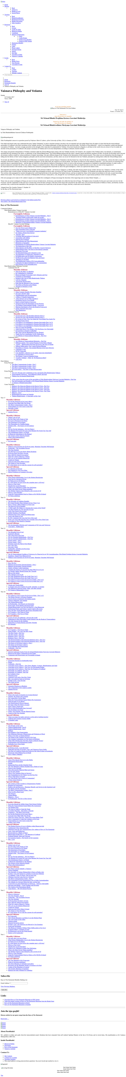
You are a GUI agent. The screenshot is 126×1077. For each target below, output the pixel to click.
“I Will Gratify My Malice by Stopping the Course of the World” (27, 508)
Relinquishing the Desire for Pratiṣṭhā (23, 394)
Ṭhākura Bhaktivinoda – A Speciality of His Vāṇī (26, 396)
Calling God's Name (14, 822)
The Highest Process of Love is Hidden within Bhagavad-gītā (26, 826)
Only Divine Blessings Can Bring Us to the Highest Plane (25, 918)
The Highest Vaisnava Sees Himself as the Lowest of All (24, 491)
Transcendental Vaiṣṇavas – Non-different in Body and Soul (29, 374)
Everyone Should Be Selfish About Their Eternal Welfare (25, 804)
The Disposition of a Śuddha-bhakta (18, 424)
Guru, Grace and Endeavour (16, 831)
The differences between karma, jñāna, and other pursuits (24, 588)
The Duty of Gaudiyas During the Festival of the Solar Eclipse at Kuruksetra (30, 751)
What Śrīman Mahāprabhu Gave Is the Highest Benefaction (25, 477)
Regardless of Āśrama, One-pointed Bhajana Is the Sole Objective (34, 348)
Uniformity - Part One (14, 664)
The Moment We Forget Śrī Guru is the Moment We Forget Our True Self (29, 431)
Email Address (5, 983)
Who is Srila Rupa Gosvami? (16, 776)
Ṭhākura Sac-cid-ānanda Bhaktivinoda (23, 376)
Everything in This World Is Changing (19, 521)
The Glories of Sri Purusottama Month (19, 887)
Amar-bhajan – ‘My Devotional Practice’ (20, 888)
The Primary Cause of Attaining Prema (26, 356)
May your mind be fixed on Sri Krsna (19, 679)
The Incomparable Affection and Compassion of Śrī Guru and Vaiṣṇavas (29, 525)
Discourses (7, 1045)
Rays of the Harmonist (11, 1047)
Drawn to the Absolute (14, 768)
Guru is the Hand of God (15, 516)
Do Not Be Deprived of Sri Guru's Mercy (20, 401)
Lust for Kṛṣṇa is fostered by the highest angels (21, 599)
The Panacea (12, 793)
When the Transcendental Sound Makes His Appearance (24, 700)
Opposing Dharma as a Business (17, 686)
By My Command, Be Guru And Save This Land (22, 518)
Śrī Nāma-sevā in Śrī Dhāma (16, 481)
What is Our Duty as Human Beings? (19, 735)
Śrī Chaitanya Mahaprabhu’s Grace (18, 590)
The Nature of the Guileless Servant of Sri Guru (22, 737)
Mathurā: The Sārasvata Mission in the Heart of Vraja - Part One (30, 388)
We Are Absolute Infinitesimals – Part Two (20, 537)
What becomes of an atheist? (16, 701)
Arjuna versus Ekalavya (15, 780)
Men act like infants (14, 573)
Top (2, 1075)
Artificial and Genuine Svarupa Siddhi (19, 718)
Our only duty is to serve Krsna (17, 938)
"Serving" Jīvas (20, 234)
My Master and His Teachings (17, 788)
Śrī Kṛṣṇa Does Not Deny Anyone (18, 453)
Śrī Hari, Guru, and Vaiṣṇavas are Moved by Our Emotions (25, 924)
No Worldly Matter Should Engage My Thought (22, 571)
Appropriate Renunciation (23, 281)
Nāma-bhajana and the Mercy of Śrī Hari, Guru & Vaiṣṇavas (33, 248)
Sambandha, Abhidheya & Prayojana (19, 549)
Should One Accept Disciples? (17, 486)
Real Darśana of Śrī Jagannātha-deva (26, 264)
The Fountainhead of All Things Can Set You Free (22, 775)
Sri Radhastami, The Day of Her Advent (20, 798)
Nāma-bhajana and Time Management (26, 241)
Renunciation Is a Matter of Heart (18, 833)
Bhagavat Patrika (9, 1044)
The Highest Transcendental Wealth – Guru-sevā (29, 305)
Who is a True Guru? (14, 484)
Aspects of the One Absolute (16, 713)
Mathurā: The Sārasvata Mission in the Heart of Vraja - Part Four (31, 389)
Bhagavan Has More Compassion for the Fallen (22, 653)
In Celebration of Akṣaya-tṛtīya (24, 354)
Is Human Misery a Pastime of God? (18, 929)
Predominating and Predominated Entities (20, 742)
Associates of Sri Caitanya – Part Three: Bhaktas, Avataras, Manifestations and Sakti (32, 665)
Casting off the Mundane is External (18, 967)
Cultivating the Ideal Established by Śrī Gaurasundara (31, 263)
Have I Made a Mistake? (15, 754)
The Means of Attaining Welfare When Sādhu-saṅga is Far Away (27, 928)
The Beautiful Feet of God (16, 532)
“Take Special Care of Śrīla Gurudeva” (26, 298)
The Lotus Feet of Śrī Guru (16, 535)
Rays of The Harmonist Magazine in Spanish (17, 1004)
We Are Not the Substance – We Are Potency (21, 429)
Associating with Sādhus (22, 238)
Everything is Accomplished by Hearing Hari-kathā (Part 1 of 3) (34, 325)
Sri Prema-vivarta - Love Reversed (18, 748)
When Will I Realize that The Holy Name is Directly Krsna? (25, 740)
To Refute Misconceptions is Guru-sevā (27, 236)
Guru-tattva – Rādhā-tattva (16, 526)
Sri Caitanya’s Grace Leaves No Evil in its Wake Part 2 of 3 (25, 581)
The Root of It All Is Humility (16, 506)
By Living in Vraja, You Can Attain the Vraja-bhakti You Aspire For (35, 319)
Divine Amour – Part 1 (14, 542)
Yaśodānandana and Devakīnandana (26, 295)
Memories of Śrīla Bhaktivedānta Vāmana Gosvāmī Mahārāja (33, 222)
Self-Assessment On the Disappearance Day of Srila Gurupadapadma (28, 880)
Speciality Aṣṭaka (13, 408)
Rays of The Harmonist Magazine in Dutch (17, 1003)
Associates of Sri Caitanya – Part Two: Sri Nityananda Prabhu (26, 667)
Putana (10, 662)
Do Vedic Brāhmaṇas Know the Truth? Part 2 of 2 (22, 576)
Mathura (10, 730)
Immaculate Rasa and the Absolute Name (20, 765)
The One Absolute (13, 450)
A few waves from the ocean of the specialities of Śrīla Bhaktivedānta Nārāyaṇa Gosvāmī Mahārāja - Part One (44, 379)
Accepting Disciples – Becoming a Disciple (20, 811)
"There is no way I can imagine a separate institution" (31, 231)
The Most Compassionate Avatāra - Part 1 (24, 368)
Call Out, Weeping (20, 280)
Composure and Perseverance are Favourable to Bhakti (24, 655)
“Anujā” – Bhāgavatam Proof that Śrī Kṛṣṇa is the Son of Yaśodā (34, 344)
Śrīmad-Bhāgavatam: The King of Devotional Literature (31, 249)
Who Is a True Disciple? (15, 492)
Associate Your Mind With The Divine (19, 403)
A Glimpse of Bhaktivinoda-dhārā (22, 383)
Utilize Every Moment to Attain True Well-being (22, 487)
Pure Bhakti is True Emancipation (18, 732)
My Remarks (12, 624)
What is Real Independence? (16, 437)
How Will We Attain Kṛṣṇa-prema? (18, 455)
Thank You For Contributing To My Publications (29, 334)
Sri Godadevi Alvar (13, 674)
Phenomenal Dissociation (15, 761)
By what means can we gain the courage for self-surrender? (25, 465)
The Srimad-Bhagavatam (15, 602)
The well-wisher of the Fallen (16, 919)
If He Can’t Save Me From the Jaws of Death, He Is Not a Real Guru (28, 519)
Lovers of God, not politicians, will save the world (22, 617)
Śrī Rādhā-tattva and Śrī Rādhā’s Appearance (28, 256)
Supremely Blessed (13, 534)
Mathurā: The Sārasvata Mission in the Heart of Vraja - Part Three (31, 391)
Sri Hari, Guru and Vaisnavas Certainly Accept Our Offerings (26, 873)
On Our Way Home (14, 771)
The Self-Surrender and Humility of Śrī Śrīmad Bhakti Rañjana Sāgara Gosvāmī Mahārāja (38, 381)
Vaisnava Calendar (9, 1049)
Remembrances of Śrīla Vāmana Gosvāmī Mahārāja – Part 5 (33, 215)
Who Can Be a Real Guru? (16, 792)
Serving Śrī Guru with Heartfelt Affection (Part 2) (29, 316)
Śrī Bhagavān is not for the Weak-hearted (20, 931)
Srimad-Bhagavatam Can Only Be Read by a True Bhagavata (26, 607)
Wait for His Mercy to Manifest (24, 271)
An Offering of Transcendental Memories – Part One (30, 341)
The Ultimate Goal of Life (15, 574)
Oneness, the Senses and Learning (18, 696)
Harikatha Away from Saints (16, 744)
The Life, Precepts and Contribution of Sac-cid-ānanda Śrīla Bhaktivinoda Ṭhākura (36, 373)
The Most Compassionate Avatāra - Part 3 (24, 364)
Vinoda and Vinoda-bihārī (15, 585)
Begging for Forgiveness (15, 785)
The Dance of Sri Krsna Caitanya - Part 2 (20, 643)
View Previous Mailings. (8, 986)
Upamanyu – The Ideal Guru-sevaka (18, 812)
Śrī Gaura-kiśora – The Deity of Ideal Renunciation (27, 369)
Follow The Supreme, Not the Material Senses (21, 711)
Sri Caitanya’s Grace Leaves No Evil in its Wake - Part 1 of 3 (26, 595)
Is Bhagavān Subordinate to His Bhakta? (20, 434)
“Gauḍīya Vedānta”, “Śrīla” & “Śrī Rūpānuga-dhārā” (30, 358)
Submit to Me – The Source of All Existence (21, 426)
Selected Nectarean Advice (16, 923)
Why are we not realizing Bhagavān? (19, 458)
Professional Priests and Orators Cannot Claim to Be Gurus (25, 609)
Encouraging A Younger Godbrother (26, 330)
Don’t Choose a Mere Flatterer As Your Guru (21, 504)
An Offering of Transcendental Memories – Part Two (30, 335)
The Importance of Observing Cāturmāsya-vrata (29, 254)
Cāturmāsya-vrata (20, 349)
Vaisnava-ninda (12, 921)
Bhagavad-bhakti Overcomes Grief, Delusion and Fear (31, 275)
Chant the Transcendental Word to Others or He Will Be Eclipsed (27, 494)
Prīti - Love (11, 839)
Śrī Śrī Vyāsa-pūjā (20, 351)
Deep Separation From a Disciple (25, 229)
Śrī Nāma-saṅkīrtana (14, 496)
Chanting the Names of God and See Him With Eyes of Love (26, 569)
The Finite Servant (13, 682)
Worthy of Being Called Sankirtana (18, 568)
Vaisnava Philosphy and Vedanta (17, 600)
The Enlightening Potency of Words (18, 432)
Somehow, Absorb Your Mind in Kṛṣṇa (19, 556)
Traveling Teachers (9, 1059)
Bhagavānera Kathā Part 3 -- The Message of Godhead (24, 834)
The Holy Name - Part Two (16, 633)
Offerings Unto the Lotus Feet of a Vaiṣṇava (21, 877)
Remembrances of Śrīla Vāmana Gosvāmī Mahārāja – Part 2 (33, 220)
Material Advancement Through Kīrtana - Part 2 (22, 564)
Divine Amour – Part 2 (14, 540)
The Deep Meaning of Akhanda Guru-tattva (21, 964)
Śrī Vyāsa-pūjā (12, 916)
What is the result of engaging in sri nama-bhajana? (23, 695)
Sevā (9, 427)
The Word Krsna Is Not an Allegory (18, 703)
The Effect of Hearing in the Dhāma (26, 285)
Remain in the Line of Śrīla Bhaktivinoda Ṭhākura (30, 278)
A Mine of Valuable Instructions (24, 297)
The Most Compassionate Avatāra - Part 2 (24, 366)
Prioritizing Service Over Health (24, 300)
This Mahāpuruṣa (20, 310)
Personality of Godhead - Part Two (18, 670)
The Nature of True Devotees (16, 463)
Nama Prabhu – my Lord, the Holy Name (20, 631)
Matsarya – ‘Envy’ (13, 797)
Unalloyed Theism (13, 460)
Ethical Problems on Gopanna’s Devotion (20, 472)
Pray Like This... (13, 545)
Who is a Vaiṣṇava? (14, 894)
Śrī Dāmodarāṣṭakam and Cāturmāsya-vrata (28, 253)
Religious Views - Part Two (16, 636)
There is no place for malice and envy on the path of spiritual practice (28, 717)
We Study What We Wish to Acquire (18, 705)
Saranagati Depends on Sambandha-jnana (20, 660)
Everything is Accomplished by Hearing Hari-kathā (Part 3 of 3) (34, 322)
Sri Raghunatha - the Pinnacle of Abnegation (21, 604)
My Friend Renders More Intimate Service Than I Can (24, 503)
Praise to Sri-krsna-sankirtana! (17, 962)
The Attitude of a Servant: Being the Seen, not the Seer (24, 882)
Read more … (5, 1019)
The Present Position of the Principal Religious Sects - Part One (26, 641)
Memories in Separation (22, 243)
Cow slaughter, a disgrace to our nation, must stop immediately (33, 353)
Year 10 (6, 102)
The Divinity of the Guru (15, 725)
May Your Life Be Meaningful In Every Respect (29, 332)
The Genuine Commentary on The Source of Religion (24, 739)
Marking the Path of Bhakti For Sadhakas (20, 970)
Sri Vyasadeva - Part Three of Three (18, 612)
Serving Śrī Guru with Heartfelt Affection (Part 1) (29, 317)
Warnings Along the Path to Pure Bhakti (19, 544)
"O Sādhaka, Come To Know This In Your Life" (22, 875)
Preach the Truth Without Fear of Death (19, 753)
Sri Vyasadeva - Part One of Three (18, 630)
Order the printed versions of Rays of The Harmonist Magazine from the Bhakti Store (29, 1001)
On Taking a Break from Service (24, 233)
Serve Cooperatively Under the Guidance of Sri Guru (23, 819)
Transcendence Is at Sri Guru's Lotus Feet (20, 406)
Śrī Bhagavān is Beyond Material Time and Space (30, 258)
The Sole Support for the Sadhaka (18, 621)
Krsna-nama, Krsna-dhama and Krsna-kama (21, 605)
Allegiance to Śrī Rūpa (22, 259)
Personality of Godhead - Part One (18, 672)
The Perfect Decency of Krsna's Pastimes (20, 597)
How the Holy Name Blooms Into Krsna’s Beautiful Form (25, 610)
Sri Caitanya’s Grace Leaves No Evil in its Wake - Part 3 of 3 (26, 579)
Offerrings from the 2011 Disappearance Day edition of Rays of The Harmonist (31, 829)
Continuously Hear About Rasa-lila (18, 828)
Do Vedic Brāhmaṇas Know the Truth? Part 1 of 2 (22, 578)
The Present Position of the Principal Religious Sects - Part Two (26, 640)
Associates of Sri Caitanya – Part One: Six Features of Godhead (26, 669)
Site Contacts (8, 1056)
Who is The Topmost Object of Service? (20, 773)
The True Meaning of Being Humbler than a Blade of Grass (25, 766)
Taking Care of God (14, 417)
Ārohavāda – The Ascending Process (19, 448)
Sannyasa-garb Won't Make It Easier (18, 461)
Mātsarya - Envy (16, 393)
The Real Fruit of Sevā (22, 321)
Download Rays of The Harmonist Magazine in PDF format (21, 999)
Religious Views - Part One (16, 638)
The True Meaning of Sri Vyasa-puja (18, 960)
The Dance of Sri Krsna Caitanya (18, 644)
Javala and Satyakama (14, 926)
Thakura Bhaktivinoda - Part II (17, 727)
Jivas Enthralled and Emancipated (18, 646)
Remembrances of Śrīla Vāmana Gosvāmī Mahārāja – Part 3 (33, 219)
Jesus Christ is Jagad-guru (15, 706)
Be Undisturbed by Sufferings (24, 273)
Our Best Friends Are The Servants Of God (20, 509)
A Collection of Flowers (15, 468)
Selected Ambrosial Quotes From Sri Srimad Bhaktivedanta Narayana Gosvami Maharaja (34, 652)
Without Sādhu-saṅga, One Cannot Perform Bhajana (30, 346)
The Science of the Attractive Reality (19, 435)
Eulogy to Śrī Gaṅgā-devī (15, 933)
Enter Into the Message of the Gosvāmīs (27, 283)
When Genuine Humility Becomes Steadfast (28, 292)
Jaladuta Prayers (13, 412)
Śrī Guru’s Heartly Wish (22, 293)
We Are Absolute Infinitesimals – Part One (20, 539)
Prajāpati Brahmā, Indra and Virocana (19, 836)
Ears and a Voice (13, 547)
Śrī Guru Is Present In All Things (17, 421)
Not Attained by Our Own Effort (17, 470)
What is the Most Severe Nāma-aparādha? (20, 489)
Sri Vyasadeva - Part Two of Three (18, 614)
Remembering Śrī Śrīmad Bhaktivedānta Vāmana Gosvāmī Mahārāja (35, 244)
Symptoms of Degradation (23, 276)
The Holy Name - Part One (16, 635)
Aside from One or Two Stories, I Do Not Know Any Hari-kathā (34, 329)
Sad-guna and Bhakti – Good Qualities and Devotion (23, 885)
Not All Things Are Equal (15, 710)
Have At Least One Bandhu (23, 327)
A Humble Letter (13, 720)
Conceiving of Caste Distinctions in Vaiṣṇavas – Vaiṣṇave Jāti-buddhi (28, 883)
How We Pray (12, 563)
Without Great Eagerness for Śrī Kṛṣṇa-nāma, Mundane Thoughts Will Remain (31, 446)
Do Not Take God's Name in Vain (18, 419)
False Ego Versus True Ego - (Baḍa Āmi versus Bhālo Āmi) (25, 817)
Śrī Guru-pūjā (12, 441)
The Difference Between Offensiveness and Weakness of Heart (26, 734)
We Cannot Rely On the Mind (17, 698)
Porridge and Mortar (14, 550)
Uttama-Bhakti (12, 795)
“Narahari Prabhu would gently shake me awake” (29, 217)
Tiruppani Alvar (12, 675)
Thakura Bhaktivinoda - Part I (17, 729)
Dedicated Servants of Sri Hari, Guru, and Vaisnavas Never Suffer (27, 749)
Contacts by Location (10, 1057)
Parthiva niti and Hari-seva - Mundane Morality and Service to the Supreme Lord (31, 787)
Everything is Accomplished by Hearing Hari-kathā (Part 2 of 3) (34, 324)
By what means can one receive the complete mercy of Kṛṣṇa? (26, 482)
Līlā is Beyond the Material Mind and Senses (21, 770)
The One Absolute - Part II (16, 896)
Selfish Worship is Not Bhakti (16, 513)
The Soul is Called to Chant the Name (19, 809)
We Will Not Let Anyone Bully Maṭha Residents (22, 451)
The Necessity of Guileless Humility (18, 501)
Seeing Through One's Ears (23, 308)
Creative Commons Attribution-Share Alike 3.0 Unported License (64, 192)
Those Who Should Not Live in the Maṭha (20, 760)
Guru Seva (18, 359)
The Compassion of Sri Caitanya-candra (19, 687)
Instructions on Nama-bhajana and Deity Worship (22, 622)
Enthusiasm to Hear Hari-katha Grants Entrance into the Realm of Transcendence (31, 619)
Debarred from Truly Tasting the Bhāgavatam (21, 514)
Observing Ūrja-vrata (21, 251)
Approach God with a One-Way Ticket (19, 677)
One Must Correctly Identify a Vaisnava (19, 868)
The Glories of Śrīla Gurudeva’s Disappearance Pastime (24, 783)
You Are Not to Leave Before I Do (25, 228)
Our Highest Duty (13, 807)
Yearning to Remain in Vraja (23, 286)
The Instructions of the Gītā (23, 246)
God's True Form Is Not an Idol (17, 511)
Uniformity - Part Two (14, 648)
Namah (10, 763)
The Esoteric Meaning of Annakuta (18, 968)
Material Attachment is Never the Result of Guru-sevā (31, 307)
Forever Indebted (13, 870)
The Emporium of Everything (16, 422)
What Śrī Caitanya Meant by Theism (18, 456)
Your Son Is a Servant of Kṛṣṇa (17, 479)
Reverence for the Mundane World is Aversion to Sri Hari (25, 965)
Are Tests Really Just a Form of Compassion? (21, 778)
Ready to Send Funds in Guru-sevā (25, 302)
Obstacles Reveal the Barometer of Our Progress (29, 303)
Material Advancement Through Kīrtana (19, 566)
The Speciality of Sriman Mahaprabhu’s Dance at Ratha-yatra (26, 872)
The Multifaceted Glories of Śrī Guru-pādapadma (29, 261)
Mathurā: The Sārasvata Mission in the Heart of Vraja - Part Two (30, 386)
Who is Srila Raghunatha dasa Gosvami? (20, 708)
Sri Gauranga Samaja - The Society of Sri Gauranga (23, 838)
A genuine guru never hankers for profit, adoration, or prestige (26, 587)
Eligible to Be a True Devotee (16, 680)
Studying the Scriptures (22, 239)
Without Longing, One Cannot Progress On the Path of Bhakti (33, 343)
